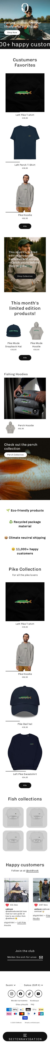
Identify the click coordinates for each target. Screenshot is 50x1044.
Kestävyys (34, 1001)
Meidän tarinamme (19, 1001)
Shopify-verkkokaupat (32, 1022)
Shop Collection (25, 276)
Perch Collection (15, 455)
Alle (25, 226)
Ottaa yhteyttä (22, 1004)
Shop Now (12, 32)
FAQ (32, 1004)
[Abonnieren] (40, 957)
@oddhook (32, 870)
